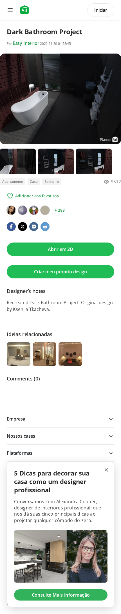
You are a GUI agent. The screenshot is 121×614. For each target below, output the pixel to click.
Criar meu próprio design (60, 272)
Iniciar (100, 10)
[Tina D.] (45, 210)
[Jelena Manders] (11, 210)
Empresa (16, 419)
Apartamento (12, 181)
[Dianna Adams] (22, 210)
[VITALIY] (33, 210)
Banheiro (51, 181)
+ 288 (59, 210)
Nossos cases (21, 436)
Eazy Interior (26, 43)
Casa (34, 181)
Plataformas (19, 453)
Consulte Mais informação (61, 595)
